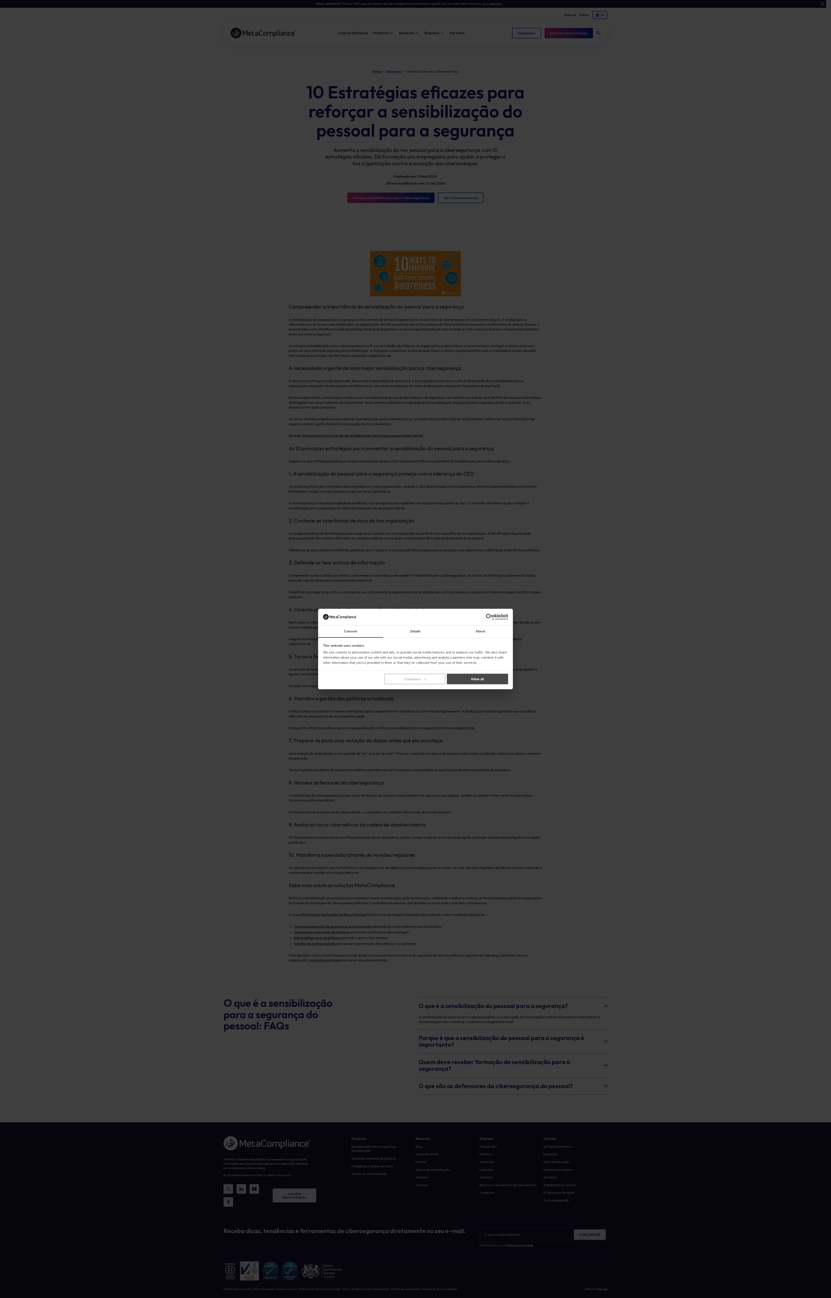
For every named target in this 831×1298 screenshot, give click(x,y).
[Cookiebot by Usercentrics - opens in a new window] (489, 617)
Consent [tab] (350, 631)
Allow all (477, 679)
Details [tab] (415, 631)
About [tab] (480, 631)
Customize (412, 679)
